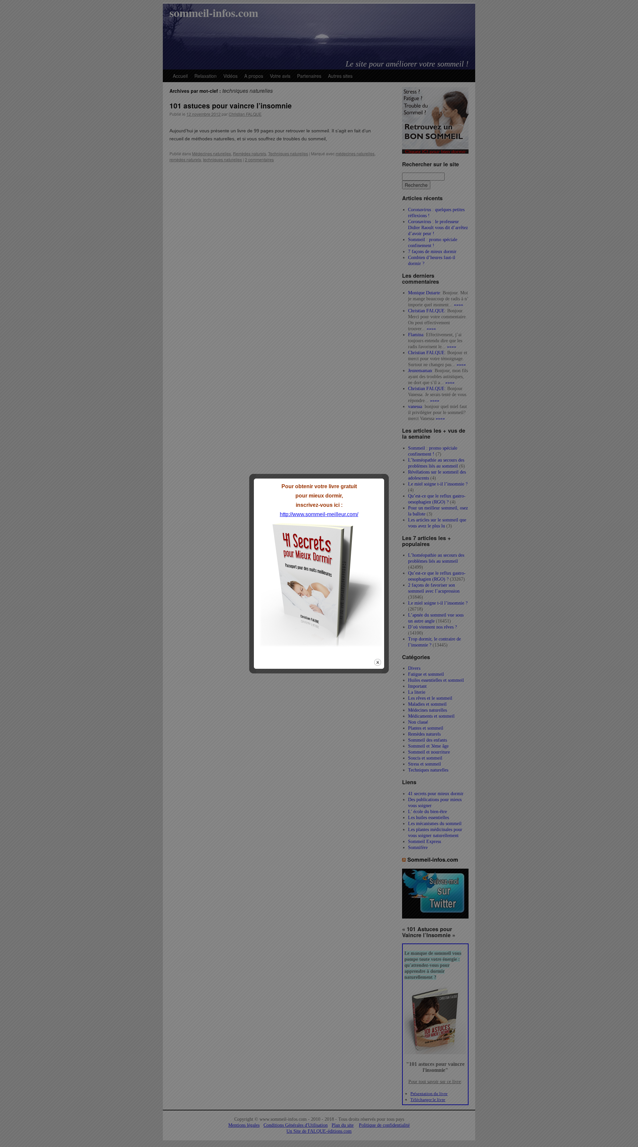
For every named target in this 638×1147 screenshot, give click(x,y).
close (377, 662)
